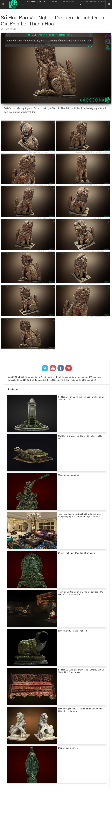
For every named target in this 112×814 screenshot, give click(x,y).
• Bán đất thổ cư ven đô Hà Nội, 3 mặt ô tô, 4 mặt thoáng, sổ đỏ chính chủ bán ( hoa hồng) (54, 377)
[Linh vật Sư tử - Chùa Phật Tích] (32, 665)
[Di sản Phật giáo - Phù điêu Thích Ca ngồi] (32, 587)
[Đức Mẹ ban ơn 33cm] (32, 782)
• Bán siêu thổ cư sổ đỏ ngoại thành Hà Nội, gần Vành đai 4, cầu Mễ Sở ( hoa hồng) (51, 380)
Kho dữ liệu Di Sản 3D (36, 1)
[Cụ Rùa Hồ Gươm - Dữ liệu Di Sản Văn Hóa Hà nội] (32, 470)
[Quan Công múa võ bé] (32, 509)
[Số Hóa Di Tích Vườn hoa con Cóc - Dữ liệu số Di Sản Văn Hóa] (32, 431)
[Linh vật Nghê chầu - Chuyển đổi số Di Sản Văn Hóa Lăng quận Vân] (32, 743)
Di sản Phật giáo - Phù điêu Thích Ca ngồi (77, 553)
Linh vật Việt (11, 29)
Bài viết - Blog (68, 1)
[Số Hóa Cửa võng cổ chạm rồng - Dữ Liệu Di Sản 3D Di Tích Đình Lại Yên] (32, 704)
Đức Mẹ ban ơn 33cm (68, 748)
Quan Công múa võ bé (68, 475)
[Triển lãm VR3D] (12, 4)
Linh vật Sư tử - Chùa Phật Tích (73, 631)
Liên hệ (54, 1)
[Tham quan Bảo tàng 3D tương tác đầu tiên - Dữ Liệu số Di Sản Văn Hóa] (32, 626)
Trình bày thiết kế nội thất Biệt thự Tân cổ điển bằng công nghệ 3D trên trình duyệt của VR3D (79, 515)
